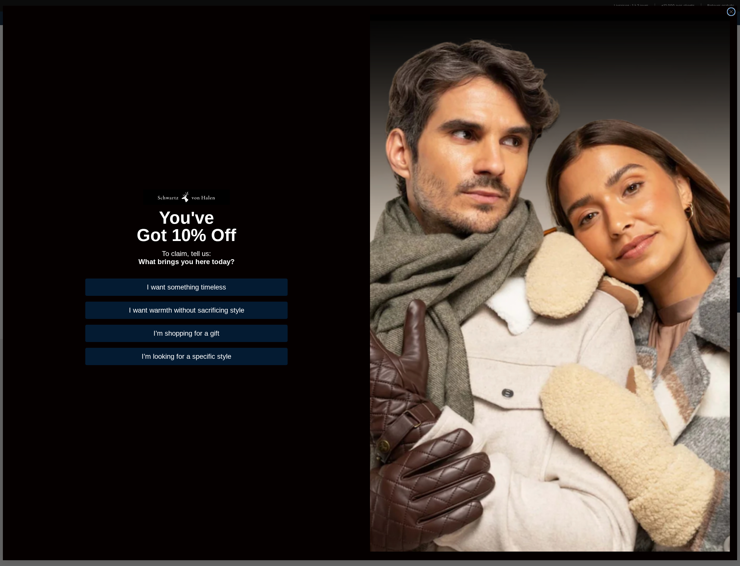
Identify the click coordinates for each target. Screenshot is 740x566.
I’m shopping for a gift (186, 333)
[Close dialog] (731, 11)
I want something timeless (186, 287)
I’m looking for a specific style (186, 356)
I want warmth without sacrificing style (186, 310)
